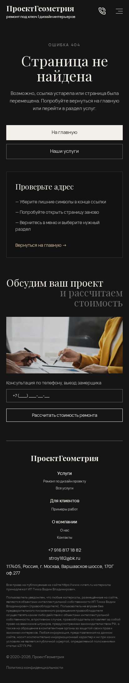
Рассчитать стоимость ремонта (64, 415)
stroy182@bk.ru (64, 558)
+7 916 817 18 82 (64, 550)
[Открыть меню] (119, 11)
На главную (64, 132)
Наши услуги (64, 151)
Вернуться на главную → (41, 245)
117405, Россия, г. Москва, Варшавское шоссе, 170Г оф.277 (60, 569)
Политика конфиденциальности (34, 667)
